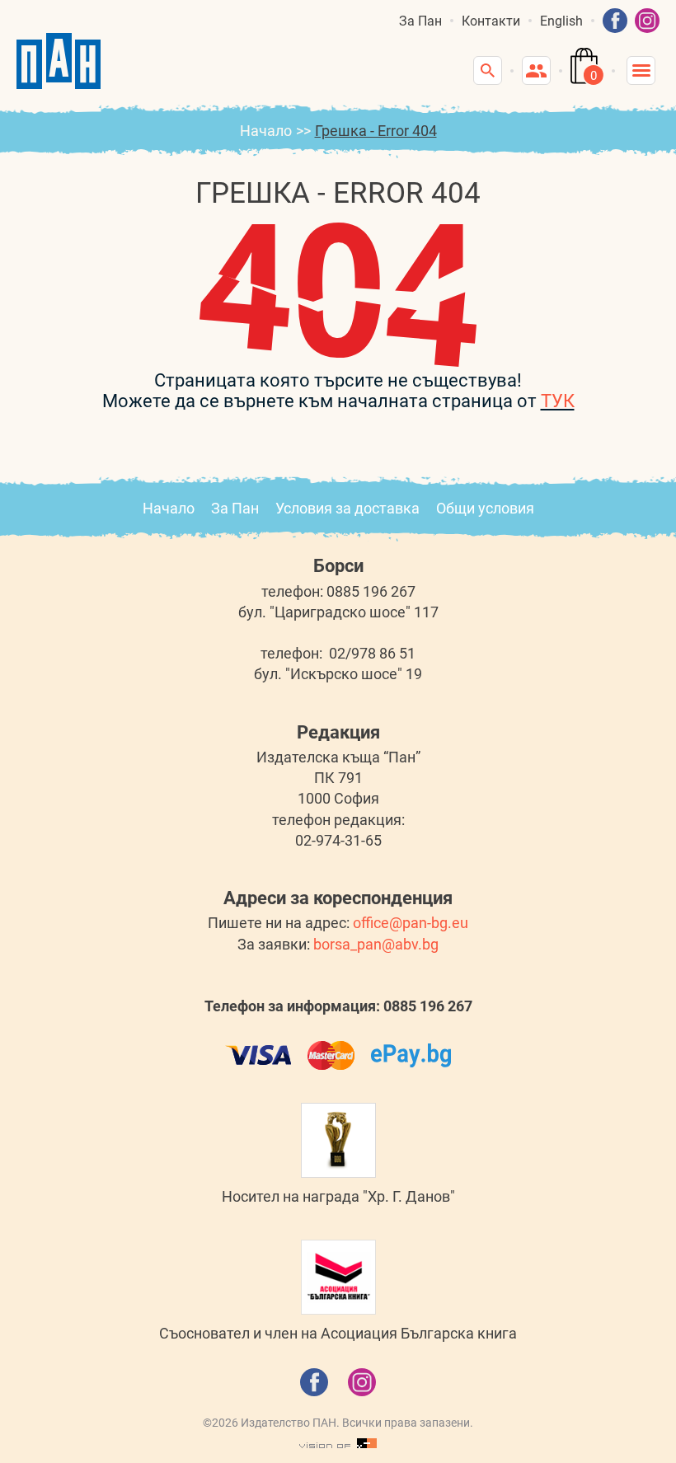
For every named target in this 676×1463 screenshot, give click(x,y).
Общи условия (485, 508)
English (561, 21)
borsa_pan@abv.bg (376, 944)
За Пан (420, 21)
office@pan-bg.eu (410, 922)
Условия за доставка (347, 508)
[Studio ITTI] (338, 1444)
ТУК (558, 401)
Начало (266, 130)
